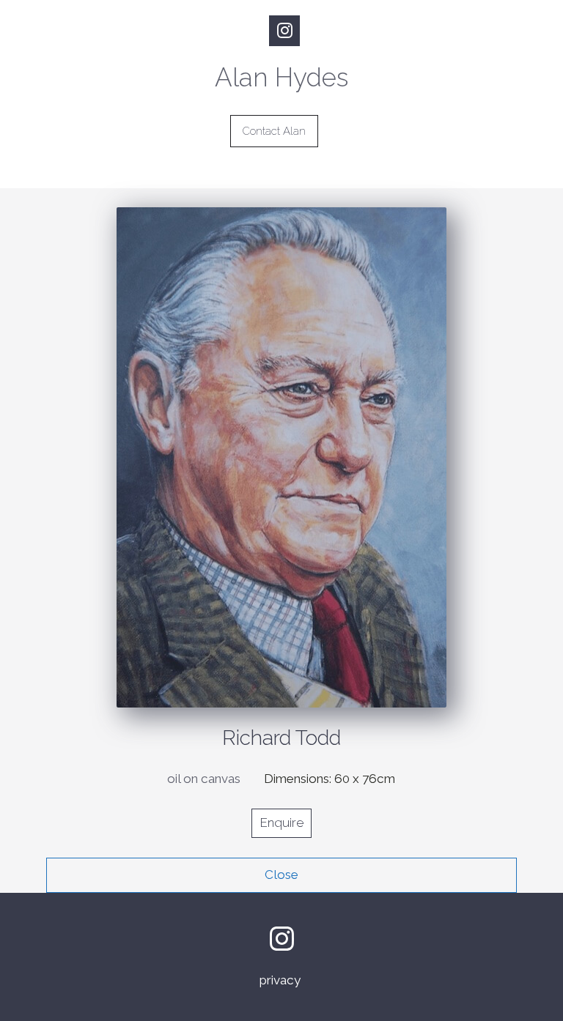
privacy (281, 980)
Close (281, 874)
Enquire (281, 822)
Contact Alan (274, 131)
